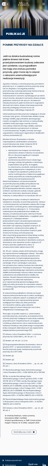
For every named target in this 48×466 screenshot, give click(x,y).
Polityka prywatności (13, 460)
